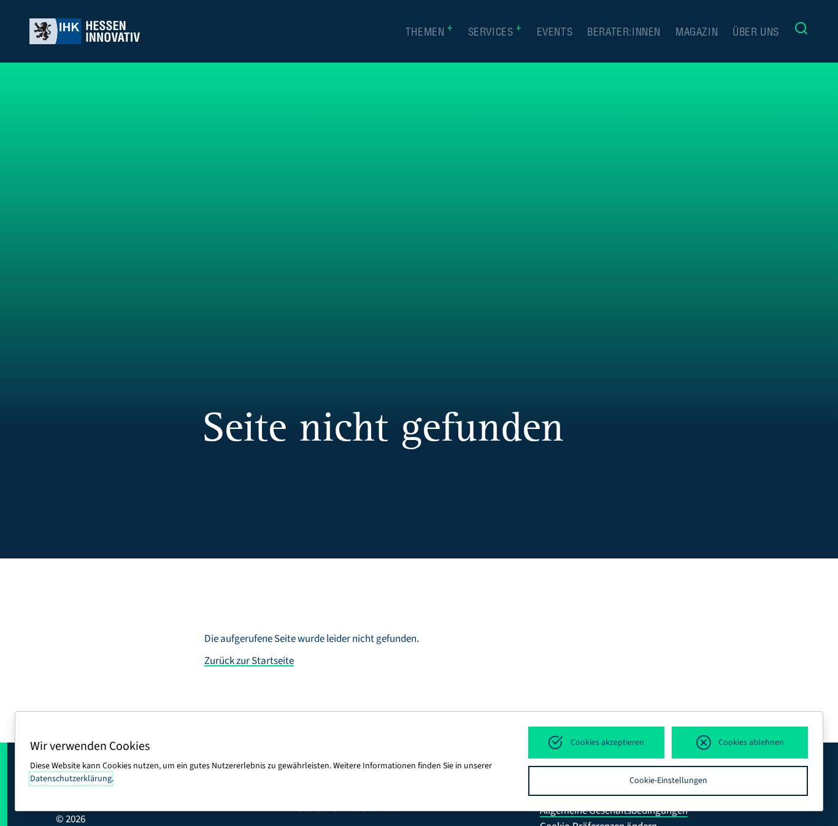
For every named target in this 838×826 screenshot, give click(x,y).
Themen (429, 32)
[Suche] (801, 31)
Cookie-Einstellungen (668, 780)
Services (495, 32)
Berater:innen (624, 33)
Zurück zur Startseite (249, 661)
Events (555, 33)
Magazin (696, 33)
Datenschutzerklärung (71, 779)
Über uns (755, 33)
